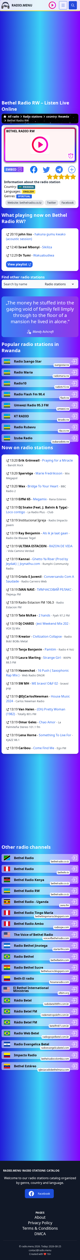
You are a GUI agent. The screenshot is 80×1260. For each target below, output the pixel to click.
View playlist (18, 264)
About (40, 1217)
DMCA (40, 1233)
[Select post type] (59, 284)
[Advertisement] (40, 51)
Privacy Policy (40, 1222)
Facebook (68, 202)
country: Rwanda (57, 116)
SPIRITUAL (24, 196)
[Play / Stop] (52, 5)
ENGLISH (28, 191)
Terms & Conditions (40, 1228)
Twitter (51, 202)
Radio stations (32, 116)
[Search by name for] (40, 284)
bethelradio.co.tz (31, 202)
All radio (13, 116)
